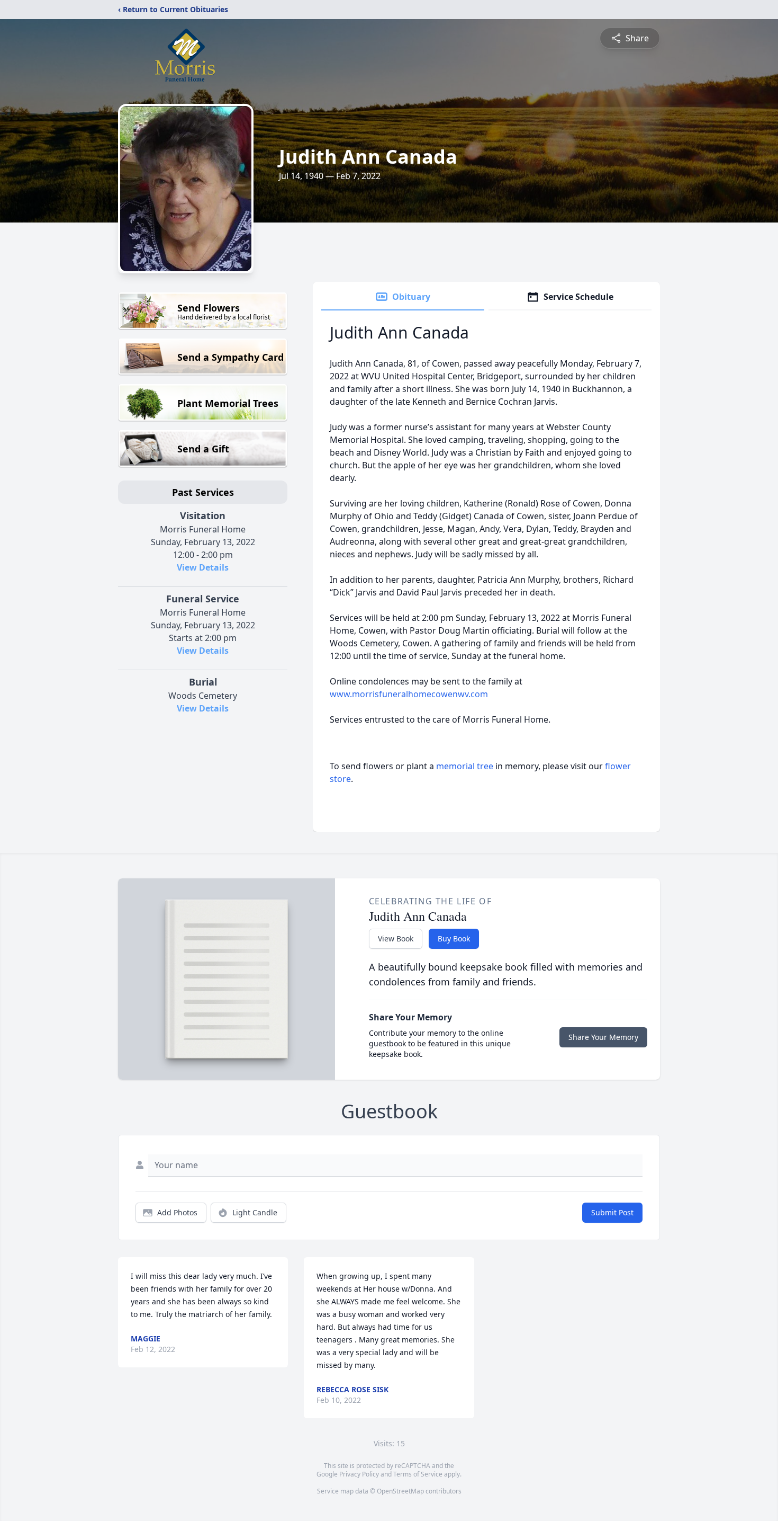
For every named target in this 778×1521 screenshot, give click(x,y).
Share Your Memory (603, 1037)
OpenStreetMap (400, 1491)
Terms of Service (417, 1474)
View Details (203, 567)
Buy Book (454, 938)
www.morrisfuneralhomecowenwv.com (409, 694)
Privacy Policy (359, 1474)
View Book (395, 938)
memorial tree (464, 766)
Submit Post (612, 1212)
